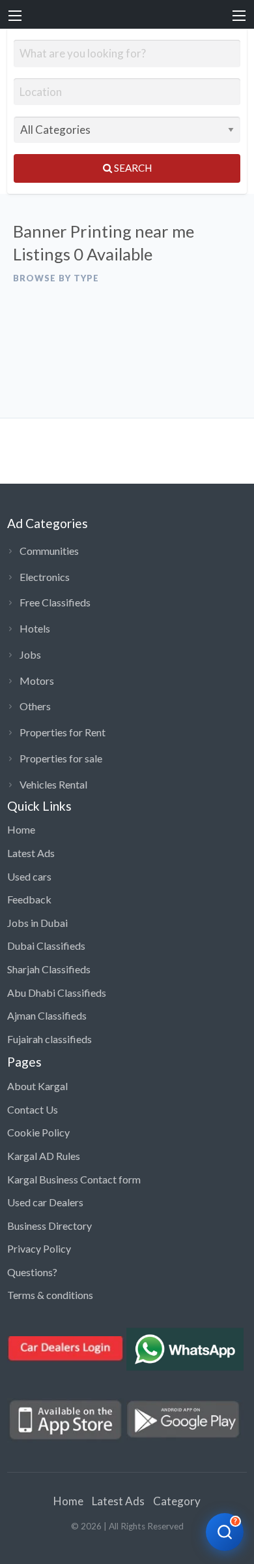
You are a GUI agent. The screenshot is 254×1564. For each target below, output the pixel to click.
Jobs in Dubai (37, 922)
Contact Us (32, 1109)
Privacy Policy (39, 1248)
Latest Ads (31, 853)
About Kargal (37, 1086)
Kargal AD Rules (43, 1156)
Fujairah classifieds (49, 1039)
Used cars (29, 876)
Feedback (29, 899)
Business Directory (49, 1225)
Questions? (32, 1272)
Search (132, 168)
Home (21, 829)
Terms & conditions (50, 1295)
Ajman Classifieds (47, 1015)
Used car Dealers (45, 1202)
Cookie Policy (38, 1132)
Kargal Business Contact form (74, 1179)
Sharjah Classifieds (49, 969)
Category (177, 1501)
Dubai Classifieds (46, 945)
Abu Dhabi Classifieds (56, 992)
